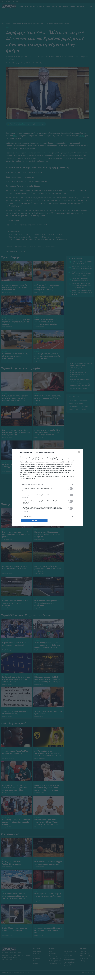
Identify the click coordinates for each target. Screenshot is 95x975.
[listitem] (47, 484)
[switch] (70, 488)
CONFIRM (34, 520)
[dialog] (47, 487)
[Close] (79, 452)
